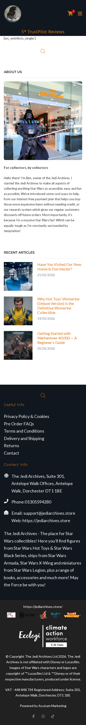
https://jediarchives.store (46, 520)
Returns (11, 445)
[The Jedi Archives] (13, 14)
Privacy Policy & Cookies (26, 416)
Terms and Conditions (24, 431)
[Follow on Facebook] (33, 716)
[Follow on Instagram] (43, 716)
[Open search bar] (43, 51)
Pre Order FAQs (19, 423)
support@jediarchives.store (49, 513)
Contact (11, 453)
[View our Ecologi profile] (43, 636)
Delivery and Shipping (24, 438)
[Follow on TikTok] (52, 716)
